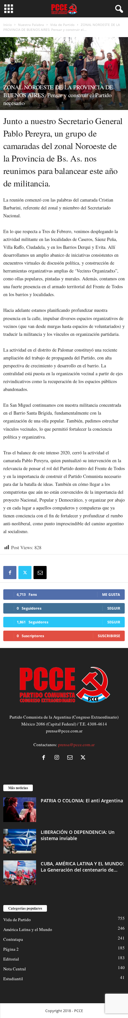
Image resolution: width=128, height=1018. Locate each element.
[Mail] (71, 758)
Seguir (113, 608)
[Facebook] (9, 572)
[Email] (40, 572)
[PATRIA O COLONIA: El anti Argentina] (19, 809)
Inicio (7, 24)
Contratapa (13, 939)
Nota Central (14, 969)
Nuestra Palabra (31, 24)
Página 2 (11, 949)
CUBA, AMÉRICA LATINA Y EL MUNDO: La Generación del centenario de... (82, 866)
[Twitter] (25, 572)
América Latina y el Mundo (27, 929)
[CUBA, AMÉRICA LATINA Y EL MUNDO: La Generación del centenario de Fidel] (19, 872)
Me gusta (111, 594)
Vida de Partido (62, 24)
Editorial (11, 959)
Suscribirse (109, 635)
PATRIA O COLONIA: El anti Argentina (82, 800)
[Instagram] (58, 758)
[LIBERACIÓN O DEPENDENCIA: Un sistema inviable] (19, 841)
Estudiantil (13, 979)
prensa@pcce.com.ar (76, 744)
